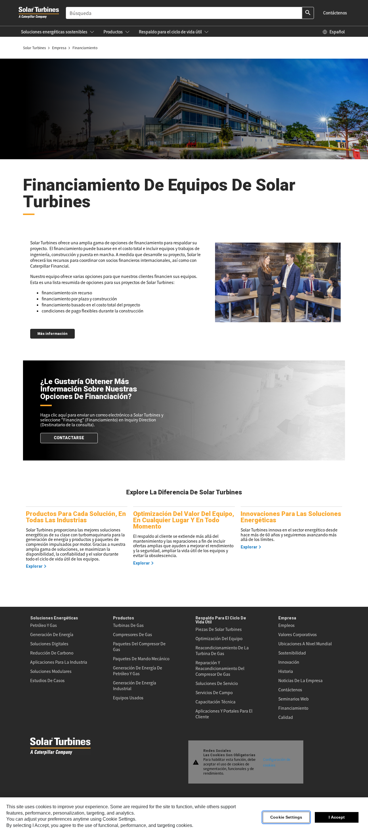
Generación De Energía (51, 634)
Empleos (286, 625)
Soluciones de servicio (216, 683)
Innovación (288, 662)
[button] (58, 31)
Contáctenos (290, 689)
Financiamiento (293, 708)
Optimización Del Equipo (218, 638)
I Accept (337, 817)
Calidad (285, 717)
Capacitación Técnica (215, 702)
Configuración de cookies (276, 762)
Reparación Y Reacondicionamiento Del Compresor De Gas (219, 668)
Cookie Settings (286, 817)
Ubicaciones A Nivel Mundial (305, 643)
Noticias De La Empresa (300, 680)
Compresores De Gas (132, 634)
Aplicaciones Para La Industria (58, 662)
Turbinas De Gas (128, 625)
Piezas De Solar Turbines (218, 629)
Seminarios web (293, 699)
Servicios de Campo (214, 692)
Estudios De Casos (47, 680)
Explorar (34, 566)
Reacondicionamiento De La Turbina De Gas (222, 650)
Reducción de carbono (51, 653)
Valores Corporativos (297, 634)
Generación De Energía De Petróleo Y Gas (137, 670)
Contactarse (69, 437)
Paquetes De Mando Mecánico (141, 658)
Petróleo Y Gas (43, 625)
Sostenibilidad (292, 653)
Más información (52, 333)
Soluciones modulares (51, 671)
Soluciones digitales (49, 643)
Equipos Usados (128, 697)
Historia (285, 671)
